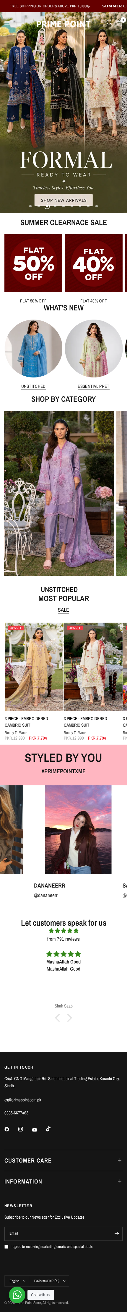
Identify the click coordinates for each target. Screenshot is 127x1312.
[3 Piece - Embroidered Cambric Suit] (33, 667)
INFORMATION (23, 1181)
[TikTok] (52, 1128)
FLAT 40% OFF (93, 300)
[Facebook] (10, 1129)
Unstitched (33, 386)
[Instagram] (24, 1129)
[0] (118, 22)
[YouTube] (38, 1130)
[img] (63, 931)
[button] (59, 1018)
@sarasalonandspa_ (89, 895)
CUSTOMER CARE (28, 1160)
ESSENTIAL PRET (93, 386)
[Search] (109, 22)
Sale (63, 610)
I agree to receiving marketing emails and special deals (51, 1246)
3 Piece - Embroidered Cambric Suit (26, 721)
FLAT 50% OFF (33, 300)
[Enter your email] (117, 1234)
